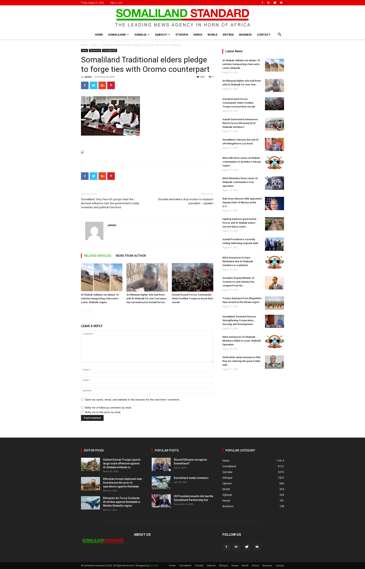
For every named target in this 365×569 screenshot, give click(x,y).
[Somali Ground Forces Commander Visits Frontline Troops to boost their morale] (192, 277)
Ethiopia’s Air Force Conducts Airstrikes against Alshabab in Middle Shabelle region (121, 502)
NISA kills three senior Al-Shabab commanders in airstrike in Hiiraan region (241, 162)
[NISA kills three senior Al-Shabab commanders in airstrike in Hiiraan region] (274, 162)
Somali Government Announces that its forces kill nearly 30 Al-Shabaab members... (240, 123)
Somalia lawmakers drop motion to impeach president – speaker (185, 201)
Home (99, 34)
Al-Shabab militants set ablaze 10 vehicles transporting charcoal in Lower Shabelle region (99, 298)
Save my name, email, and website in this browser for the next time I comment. (132, 399)
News (94, 45)
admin (88, 76)
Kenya (198, 34)
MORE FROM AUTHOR (131, 255)
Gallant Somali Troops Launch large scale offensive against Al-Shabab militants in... (121, 463)
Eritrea (228, 34)
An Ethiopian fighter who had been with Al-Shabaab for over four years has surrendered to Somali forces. (146, 298)
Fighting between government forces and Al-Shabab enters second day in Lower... (239, 223)
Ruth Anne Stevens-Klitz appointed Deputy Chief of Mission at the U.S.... (242, 202)
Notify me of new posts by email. (103, 412)
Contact (263, 34)
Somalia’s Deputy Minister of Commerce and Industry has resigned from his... (238, 282)
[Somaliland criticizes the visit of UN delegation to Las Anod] (274, 144)
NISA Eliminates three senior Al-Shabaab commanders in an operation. (240, 182)
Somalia (140, 34)
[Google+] (268, 2)
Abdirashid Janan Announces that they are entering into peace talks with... (241, 361)
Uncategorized (109, 50)
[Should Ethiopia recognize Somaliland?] (161, 464)
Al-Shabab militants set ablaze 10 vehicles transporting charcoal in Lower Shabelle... (241, 64)
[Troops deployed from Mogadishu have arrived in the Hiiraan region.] (274, 303)
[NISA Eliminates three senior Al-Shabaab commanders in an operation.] (274, 183)
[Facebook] (262, 2)
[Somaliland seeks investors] (161, 482)
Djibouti (161, 34)
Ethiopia (182, 34)
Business (245, 34)
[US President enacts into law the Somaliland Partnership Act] (161, 501)
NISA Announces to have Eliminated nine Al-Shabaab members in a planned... (237, 261)
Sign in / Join (116, 2)
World (212, 34)
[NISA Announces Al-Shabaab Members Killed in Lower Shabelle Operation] (274, 341)
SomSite (154, 565)
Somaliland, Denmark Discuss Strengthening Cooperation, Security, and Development (239, 320)
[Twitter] (275, 2)
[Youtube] (281, 2)
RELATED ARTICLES (97, 255)
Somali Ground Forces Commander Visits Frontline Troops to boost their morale (192, 298)
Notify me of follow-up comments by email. (108, 407)
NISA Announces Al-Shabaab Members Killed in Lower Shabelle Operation (241, 340)
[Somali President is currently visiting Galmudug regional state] (274, 244)
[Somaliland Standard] (182, 17)
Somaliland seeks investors (191, 477)
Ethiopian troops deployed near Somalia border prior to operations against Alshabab (122, 482)
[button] (279, 35)
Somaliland (117, 34)
